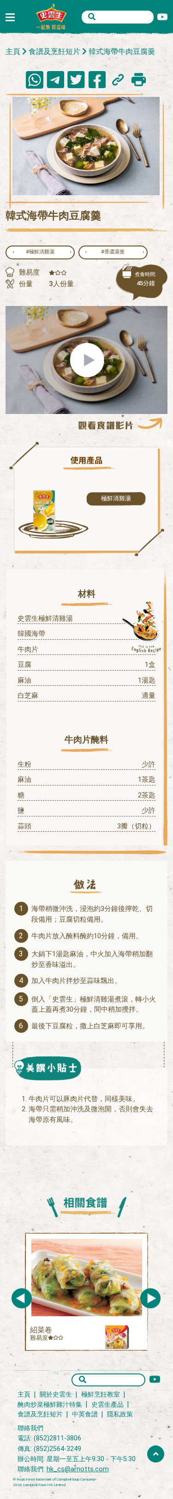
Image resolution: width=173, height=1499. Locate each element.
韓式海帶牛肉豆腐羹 (122, 51)
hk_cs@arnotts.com (78, 1469)
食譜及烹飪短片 (54, 51)
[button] (150, 1298)
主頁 (13, 51)
